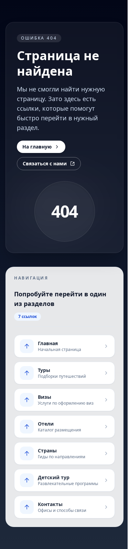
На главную (37, 146)
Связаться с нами (45, 163)
